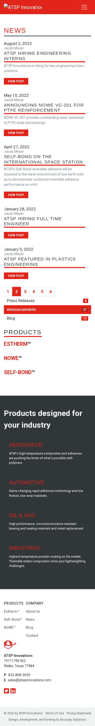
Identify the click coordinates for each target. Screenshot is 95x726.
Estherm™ (11, 611)
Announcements (46, 309)
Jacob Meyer (14, 48)
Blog (46, 318)
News (30, 619)
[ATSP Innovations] (13, 7)
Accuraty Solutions (73, 719)
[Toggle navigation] (84, 7)
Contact (32, 636)
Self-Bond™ (13, 619)
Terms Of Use (54, 713)
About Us (33, 611)
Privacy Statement (78, 713)
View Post (16, 81)
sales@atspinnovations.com (29, 680)
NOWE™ (10, 627)
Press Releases (46, 300)
